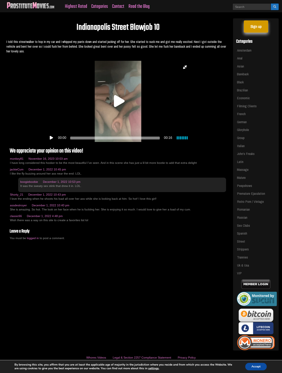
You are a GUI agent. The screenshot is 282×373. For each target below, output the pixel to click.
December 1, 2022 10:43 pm (47, 194)
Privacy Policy (187, 357)
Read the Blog (139, 6)
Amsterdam (244, 50)
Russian (242, 217)
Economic (243, 98)
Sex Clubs (243, 225)
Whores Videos (96, 357)
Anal (239, 58)
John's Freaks (246, 153)
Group (241, 137)
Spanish (242, 233)
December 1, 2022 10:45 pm (47, 169)
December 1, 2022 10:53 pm (62, 181)
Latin (240, 161)
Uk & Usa (243, 265)
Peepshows (244, 185)
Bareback (243, 74)
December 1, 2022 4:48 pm (45, 216)
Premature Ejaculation (251, 193)
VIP (239, 273)
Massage (243, 169)
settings (153, 368)
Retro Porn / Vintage (250, 201)
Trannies (242, 257)
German (242, 121)
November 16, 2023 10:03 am (48, 158)
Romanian (243, 209)
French (241, 113)
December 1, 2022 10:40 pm (50, 205)
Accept (256, 366)
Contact (118, 6)
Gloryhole (243, 129)
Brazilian (242, 90)
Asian (240, 66)
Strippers (243, 249)
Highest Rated (76, 6)
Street (241, 241)
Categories (99, 6)
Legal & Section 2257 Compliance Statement (142, 357)
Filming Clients (247, 106)
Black (240, 82)
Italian (241, 145)
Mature (241, 177)
